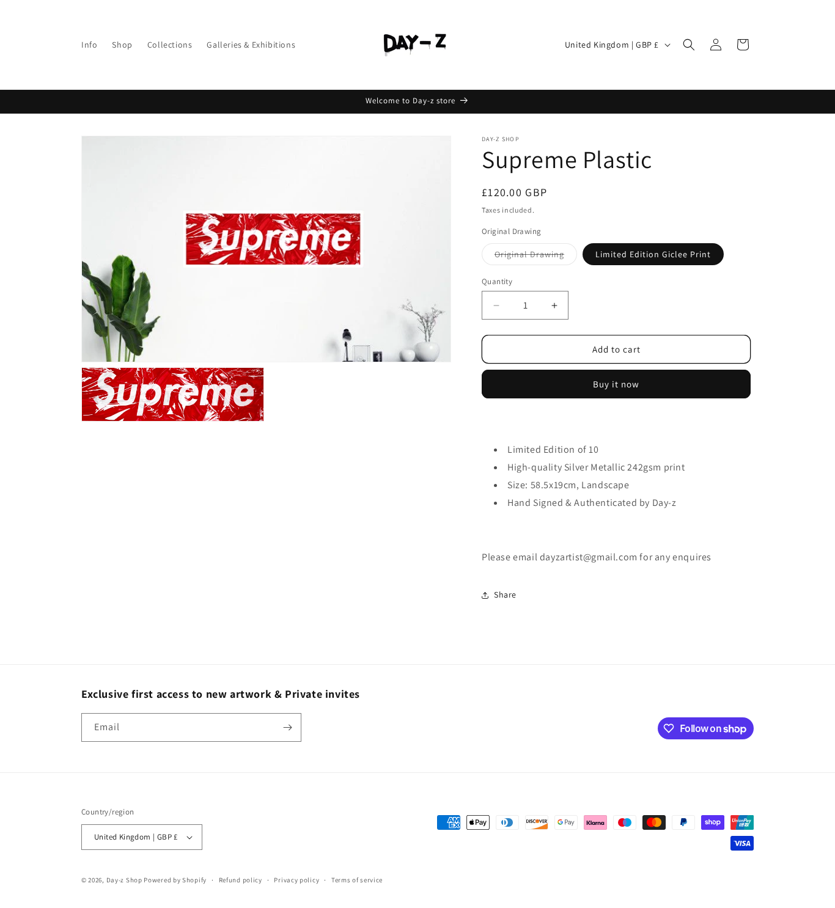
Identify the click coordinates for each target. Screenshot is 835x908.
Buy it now (616, 384)
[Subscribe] (287, 727)
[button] (688, 44)
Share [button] (505, 594)
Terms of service (357, 880)
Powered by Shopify (175, 880)
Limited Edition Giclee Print (653, 254)
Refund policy (240, 880)
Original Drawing (529, 254)
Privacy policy (296, 880)
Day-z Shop (125, 880)
